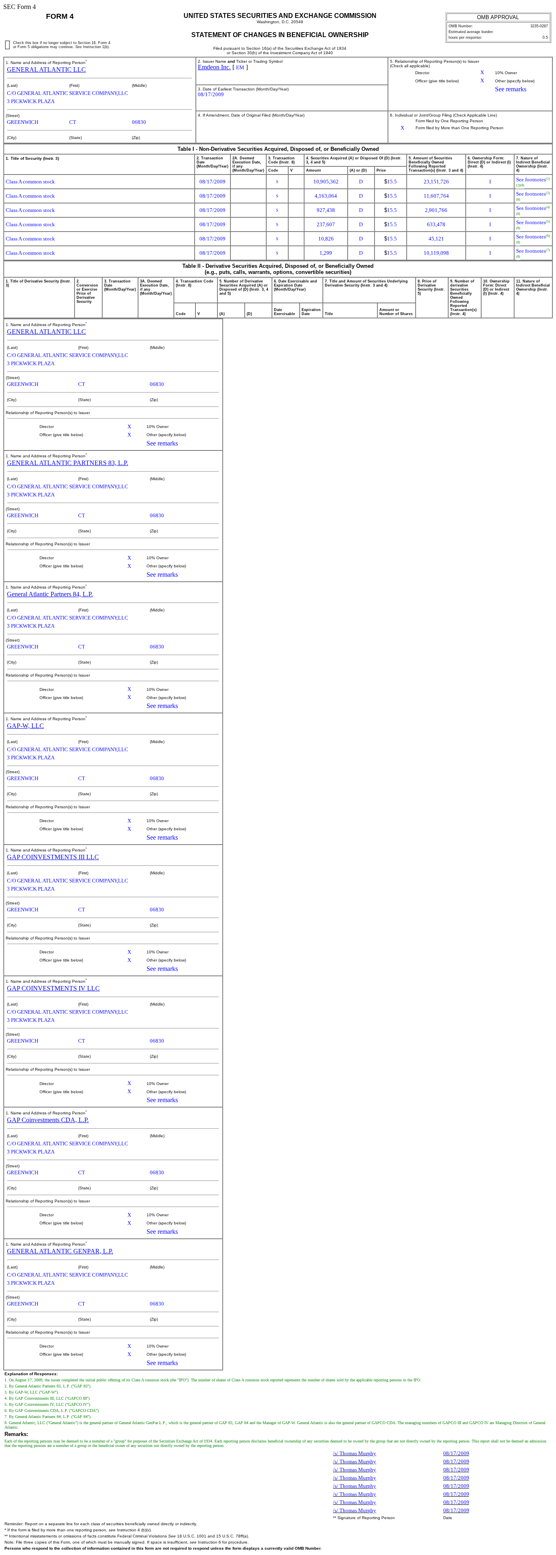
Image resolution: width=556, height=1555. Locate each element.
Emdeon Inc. (214, 67)
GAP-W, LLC (25, 725)
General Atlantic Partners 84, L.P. (50, 594)
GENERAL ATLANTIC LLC (46, 69)
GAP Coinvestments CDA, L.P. (48, 1119)
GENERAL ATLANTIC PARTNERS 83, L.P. (67, 462)
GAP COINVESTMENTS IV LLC (53, 988)
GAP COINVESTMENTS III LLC (53, 857)
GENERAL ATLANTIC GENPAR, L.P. (60, 1251)
